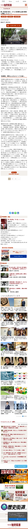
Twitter (10, 213)
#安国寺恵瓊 (17, 16)
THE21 (17, 1)
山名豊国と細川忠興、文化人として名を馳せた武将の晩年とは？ (15, 431)
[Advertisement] (14, 196)
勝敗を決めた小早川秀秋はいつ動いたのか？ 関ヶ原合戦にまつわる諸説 (15, 439)
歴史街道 (24, 1)
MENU (26, 5)
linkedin (18, 213)
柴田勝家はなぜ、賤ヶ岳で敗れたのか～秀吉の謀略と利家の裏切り (15, 443)
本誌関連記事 (6, 8)
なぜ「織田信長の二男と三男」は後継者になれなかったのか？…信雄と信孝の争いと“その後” (15, 453)
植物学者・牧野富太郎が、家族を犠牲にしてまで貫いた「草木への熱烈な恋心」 (15, 447)
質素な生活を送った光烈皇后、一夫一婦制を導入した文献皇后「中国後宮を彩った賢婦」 (15, 427)
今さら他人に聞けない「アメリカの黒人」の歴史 (14, 450)
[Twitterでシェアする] (20, 466)
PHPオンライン (3, 1)
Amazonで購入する (18, 256)
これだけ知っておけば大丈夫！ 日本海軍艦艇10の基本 (14, 457)
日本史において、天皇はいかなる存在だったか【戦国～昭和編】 (15, 461)
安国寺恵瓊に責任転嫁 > (14, 173)
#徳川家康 (4, 16)
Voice (10, 1)
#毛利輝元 (10, 16)
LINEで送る (15, 213)
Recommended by (19, 416)
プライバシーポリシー (13, 516)
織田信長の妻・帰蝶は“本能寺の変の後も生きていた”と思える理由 (14, 435)
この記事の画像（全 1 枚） (15, 25)
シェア (13, 213)
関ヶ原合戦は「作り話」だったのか (16, 219)
